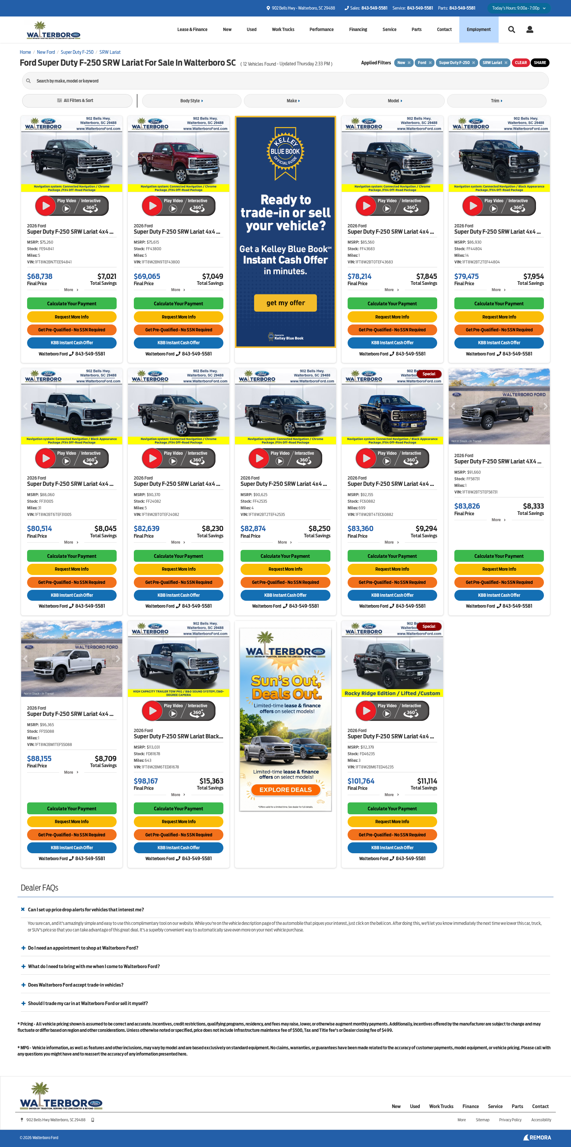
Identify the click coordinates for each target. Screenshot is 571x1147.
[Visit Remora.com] (537, 1139)
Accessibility (541, 1119)
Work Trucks (283, 29)
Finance (471, 1106)
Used (251, 29)
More (68, 289)
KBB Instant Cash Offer (72, 342)
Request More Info (72, 317)
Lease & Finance (192, 29)
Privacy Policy (510, 1119)
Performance (322, 29)
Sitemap (482, 1119)
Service (390, 29)
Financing (358, 29)
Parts (417, 29)
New (227, 29)
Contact (444, 29)
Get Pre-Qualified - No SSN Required (71, 329)
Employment (479, 29)
